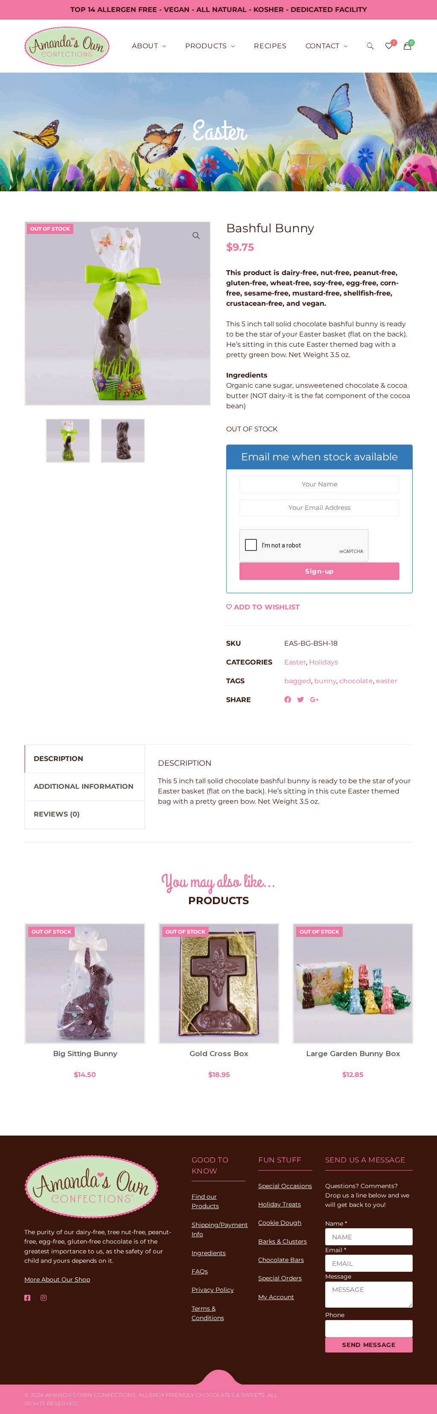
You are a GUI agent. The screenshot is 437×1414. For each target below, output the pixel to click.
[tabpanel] (85, 1001)
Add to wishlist (267, 607)
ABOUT (145, 46)
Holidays (323, 662)
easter (386, 681)
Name (336, 1223)
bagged (297, 681)
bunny (325, 681)
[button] (196, 235)
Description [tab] (58, 759)
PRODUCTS (206, 46)
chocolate (356, 681)
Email (335, 1250)
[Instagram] (44, 1298)
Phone (334, 1315)
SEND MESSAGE (368, 1345)
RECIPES (270, 46)
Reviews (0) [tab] (57, 814)
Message (338, 1276)
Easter (295, 662)
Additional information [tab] (84, 786)
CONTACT (323, 46)
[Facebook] (27, 1298)
